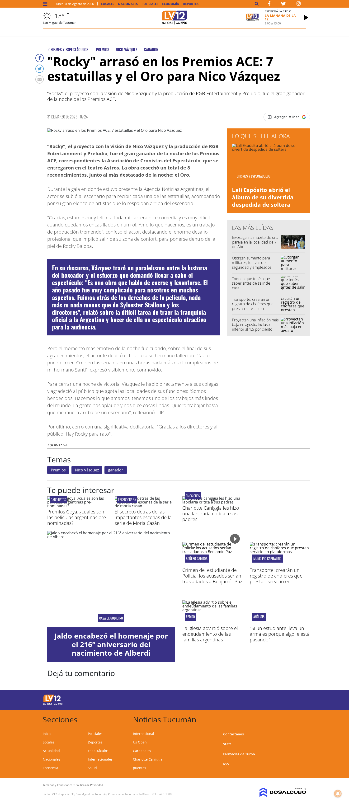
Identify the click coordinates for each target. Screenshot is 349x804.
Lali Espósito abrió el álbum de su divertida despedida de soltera (263, 197)
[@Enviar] (39, 79)
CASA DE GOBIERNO (111, 618)
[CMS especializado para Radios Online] (276, 792)
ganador (115, 470)
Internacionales (100, 759)
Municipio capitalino (267, 558)
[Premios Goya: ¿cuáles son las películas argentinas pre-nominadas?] (77, 505)
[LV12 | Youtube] (273, 699)
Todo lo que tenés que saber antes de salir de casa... (251, 283)
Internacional (143, 733)
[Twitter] (39, 69)
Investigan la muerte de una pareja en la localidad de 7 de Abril (255, 242)
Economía (170, 3)
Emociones (193, 495)
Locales (107, 3)
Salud (92, 768)
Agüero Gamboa (197, 558)
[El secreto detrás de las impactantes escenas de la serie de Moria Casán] (145, 505)
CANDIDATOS (58, 499)
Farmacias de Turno (239, 754)
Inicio (47, 733)
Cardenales (142, 750)
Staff (227, 744)
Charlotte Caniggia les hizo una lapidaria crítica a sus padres (210, 513)
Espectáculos (98, 750)
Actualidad (51, 750)
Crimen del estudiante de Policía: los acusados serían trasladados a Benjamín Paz (212, 576)
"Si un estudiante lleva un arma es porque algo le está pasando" (280, 634)
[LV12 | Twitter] (283, 4)
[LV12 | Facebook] (269, 4)
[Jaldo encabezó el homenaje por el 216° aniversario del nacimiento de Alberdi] (111, 579)
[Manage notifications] (338, 793)
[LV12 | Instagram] (299, 4)
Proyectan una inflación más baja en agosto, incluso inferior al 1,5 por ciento (255, 324)
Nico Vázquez (87, 470)
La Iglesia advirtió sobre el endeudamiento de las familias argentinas (210, 634)
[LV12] (53, 704)
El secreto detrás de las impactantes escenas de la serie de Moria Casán (143, 517)
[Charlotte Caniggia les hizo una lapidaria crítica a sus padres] (212, 502)
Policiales (149, 3)
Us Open (140, 742)
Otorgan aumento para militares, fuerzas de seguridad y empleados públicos (251, 264)
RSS (226, 764)
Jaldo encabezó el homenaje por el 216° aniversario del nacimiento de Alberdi (111, 644)
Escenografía (127, 499)
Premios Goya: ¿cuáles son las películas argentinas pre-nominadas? (77, 517)
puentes (139, 768)
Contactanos (233, 734)
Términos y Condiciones (57, 785)
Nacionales (128, 3)
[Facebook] (39, 58)
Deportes (190, 3)
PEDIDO (190, 616)
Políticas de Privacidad (89, 785)
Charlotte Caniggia (147, 759)
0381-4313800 (162, 794)
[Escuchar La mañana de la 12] (306, 17)
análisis (258, 616)
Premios (58, 470)
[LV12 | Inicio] (301, 719)
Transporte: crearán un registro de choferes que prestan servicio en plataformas (253, 306)
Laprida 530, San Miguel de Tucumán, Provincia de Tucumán (98, 794)
